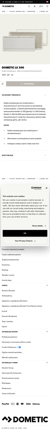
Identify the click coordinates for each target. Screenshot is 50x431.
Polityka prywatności (9, 337)
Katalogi (12, 270)
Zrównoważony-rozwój (10, 378)
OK (25, 233)
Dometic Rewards (8, 291)
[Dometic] (8, 6)
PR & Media (13, 383)
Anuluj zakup (7, 280)
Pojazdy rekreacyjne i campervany (22, 11)
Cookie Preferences (9, 347)
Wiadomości (14, 388)
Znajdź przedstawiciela (10, 260)
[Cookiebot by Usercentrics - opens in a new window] (31, 188)
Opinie (4, 326)
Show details (37, 226)
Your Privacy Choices (24, 241)
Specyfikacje (7, 155)
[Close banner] (46, 188)
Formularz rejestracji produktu (13, 249)
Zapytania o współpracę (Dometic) (14, 301)
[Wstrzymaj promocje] (3, 1)
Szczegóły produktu (11, 95)
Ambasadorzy (7, 296)
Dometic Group (15, 368)
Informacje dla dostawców (11, 373)
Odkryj (4, 285)
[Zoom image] (25, 39)
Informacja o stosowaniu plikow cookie (16, 342)
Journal (4, 311)
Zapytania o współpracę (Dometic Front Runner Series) (22, 306)
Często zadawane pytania (11, 254)
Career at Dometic (16, 393)
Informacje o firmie (10, 363)
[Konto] (34, 6)
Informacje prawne (10, 332)
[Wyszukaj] (29, 6)
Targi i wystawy (7, 321)
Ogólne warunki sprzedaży (12, 352)
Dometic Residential (17, 316)
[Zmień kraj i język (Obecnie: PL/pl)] (47, 2)
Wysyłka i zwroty (8, 275)
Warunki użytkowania (10, 357)
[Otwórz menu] (47, 6)
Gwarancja (6, 265)
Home (3, 11)
